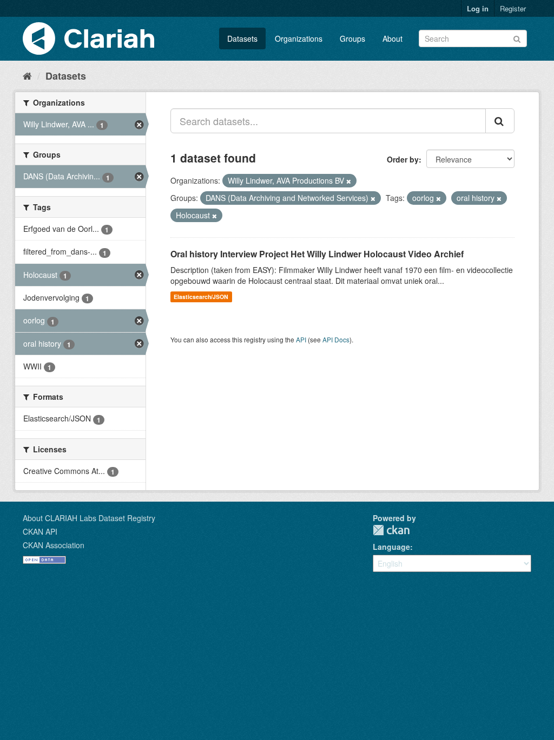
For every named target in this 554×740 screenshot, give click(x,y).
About (392, 38)
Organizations (298, 38)
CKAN (391, 530)
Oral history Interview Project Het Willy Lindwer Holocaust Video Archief (317, 254)
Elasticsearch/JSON (201, 297)
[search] (500, 120)
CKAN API (40, 531)
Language (391, 546)
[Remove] (348, 181)
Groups (352, 38)
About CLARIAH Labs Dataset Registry (89, 517)
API (301, 339)
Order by (403, 159)
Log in (478, 8)
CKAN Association (53, 545)
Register (513, 8)
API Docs (335, 339)
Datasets (242, 38)
